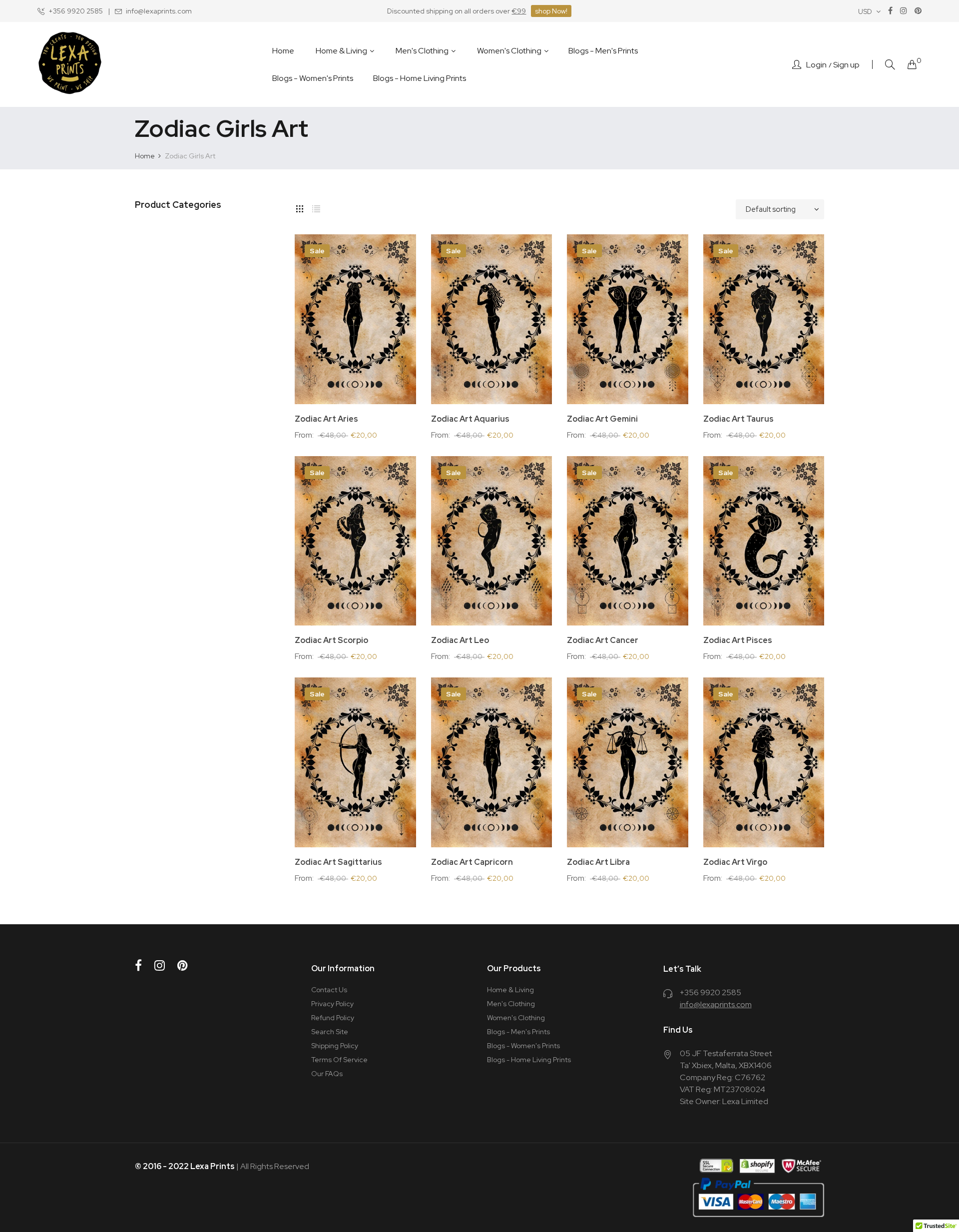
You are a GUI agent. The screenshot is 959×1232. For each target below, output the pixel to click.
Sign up (846, 64)
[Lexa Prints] (69, 64)
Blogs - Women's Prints (523, 1045)
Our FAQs (327, 1073)
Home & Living (510, 989)
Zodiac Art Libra (598, 862)
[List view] (316, 207)
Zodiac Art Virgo (735, 862)
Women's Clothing (516, 1017)
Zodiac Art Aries (326, 419)
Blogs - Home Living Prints (529, 1059)
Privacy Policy (332, 1003)
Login (816, 64)
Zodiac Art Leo (460, 640)
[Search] (890, 64)
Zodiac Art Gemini (602, 419)
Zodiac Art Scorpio (331, 640)
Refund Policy (332, 1017)
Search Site (329, 1031)
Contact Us (329, 989)
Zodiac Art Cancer (602, 640)
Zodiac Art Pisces (737, 640)
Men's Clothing (511, 1003)
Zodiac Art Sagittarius (338, 862)
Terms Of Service (339, 1059)
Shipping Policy (334, 1045)
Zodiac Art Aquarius (470, 419)
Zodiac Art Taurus (738, 419)
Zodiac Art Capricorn (472, 862)
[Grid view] (300, 207)
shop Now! (551, 10)
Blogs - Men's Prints (518, 1031)
